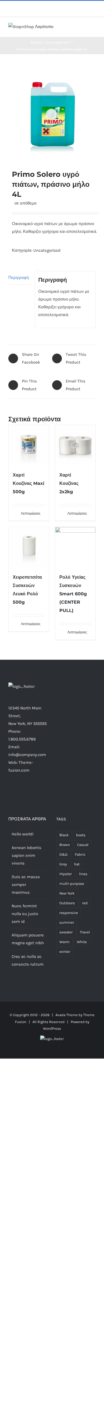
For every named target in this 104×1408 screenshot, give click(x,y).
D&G (63, 854)
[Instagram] (28, 792)
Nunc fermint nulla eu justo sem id (25, 913)
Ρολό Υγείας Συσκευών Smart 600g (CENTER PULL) (73, 594)
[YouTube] (43, 792)
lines (83, 874)
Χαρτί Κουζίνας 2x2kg (68, 483)
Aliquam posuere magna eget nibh (28, 939)
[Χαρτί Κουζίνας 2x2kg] (75, 445)
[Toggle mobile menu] (93, 28)
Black (64, 835)
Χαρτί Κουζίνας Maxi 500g (28, 483)
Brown (64, 845)
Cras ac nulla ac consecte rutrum (28, 960)
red (85, 903)
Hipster (65, 874)
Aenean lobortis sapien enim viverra (26, 855)
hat (77, 864)
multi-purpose (71, 883)
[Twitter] (20, 792)
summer (66, 922)
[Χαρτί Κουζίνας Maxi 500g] (29, 445)
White (82, 942)
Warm (64, 942)
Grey (63, 864)
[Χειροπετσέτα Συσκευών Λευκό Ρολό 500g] (29, 547)
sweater (66, 932)
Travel (85, 932)
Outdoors (67, 903)
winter (64, 951)
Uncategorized (46, 250)
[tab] (19, 277)
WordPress (52, 1028)
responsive (68, 913)
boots (80, 835)
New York (67, 893)
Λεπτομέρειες (30, 513)
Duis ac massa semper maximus (26, 884)
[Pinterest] (35, 792)
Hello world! (23, 834)
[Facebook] (13, 792)
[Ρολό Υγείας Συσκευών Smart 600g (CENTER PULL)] (75, 547)
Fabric (80, 854)
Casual (82, 845)
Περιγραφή (18, 277)
